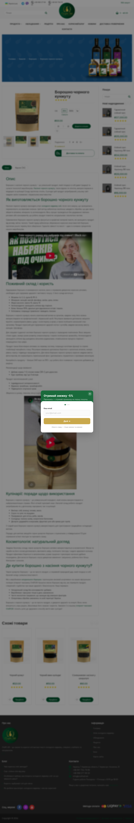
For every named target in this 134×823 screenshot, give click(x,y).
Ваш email (48, 408)
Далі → (67, 421)
